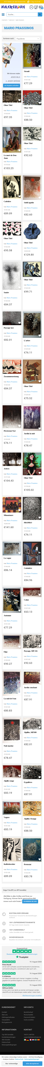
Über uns (5, 1015)
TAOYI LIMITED (29, 1034)
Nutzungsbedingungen (9, 1045)
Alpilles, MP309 (30, 732)
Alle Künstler (6, 1040)
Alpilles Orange (30, 819)
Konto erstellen (29, 1020)
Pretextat (27, 864)
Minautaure (8, 515)
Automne (7, 616)
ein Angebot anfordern (11, 85)
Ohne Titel (8, 105)
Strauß (26, 71)
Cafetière (7, 201)
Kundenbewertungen (8, 1037)
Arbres (6, 469)
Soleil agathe (29, 203)
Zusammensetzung (11, 376)
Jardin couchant (30, 687)
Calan (26, 600)
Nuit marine (8, 746)
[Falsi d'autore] (25, 1040)
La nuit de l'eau (10, 699)
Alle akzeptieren (32, 1063)
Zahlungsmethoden (8, 1017)
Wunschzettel (28, 1015)
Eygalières (28, 782)
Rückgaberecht (7, 1022)
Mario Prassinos (32, 77)
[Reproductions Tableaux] (30, 1040)
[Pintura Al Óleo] (38, 1040)
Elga (5, 652)
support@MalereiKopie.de (32, 1037)
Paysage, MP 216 (30, 651)
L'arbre (27, 341)
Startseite (4, 20)
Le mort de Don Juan (10, 156)
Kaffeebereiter (9, 864)
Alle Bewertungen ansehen (32, 996)
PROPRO (28, 523)
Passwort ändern (29, 1017)
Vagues (7, 817)
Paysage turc (9, 328)
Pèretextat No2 (10, 431)
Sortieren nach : (8, 38)
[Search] (40, 14)
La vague (7, 558)
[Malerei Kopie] (28, 1040)
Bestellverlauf (28, 1012)
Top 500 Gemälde (7, 1034)
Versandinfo (6, 1020)
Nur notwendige (12, 1063)
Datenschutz (6, 1042)
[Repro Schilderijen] (33, 1040)
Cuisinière (28, 568)
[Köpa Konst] (36, 1040)
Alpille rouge (9, 781)
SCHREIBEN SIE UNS (30, 901)
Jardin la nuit (29, 434)
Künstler (11, 20)
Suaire (6, 292)
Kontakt (4, 1012)
